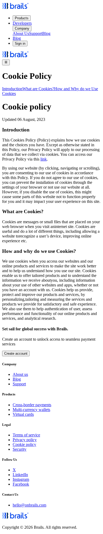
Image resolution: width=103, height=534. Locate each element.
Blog (46, 33)
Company (22, 28)
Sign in (20, 43)
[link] (15, 8)
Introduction (12, 88)
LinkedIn (20, 474)
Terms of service (26, 435)
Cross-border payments (32, 405)
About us (20, 374)
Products (22, 18)
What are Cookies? (38, 88)
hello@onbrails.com (29, 505)
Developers (22, 23)
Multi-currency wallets (31, 409)
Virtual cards (23, 414)
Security (19, 449)
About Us (21, 33)
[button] (6, 62)
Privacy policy (25, 439)
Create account (15, 353)
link (43, 159)
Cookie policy (24, 444)
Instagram (21, 479)
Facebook (21, 484)
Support (35, 33)
